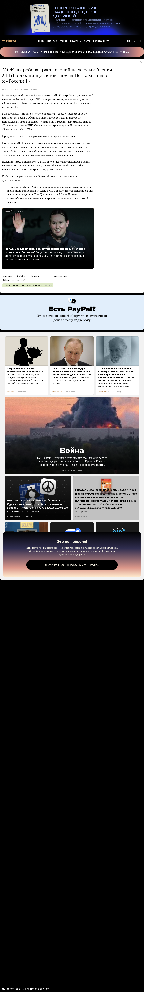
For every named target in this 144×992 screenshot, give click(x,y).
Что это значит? (39, 989)
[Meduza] (9, 41)
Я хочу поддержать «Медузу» (72, 565)
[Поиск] (134, 41)
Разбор (64, 41)
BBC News (33, 89)
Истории (52, 41)
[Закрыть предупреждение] (140, 989)
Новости (40, 41)
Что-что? (20, 280)
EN (141, 41)
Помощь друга (101, 41)
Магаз (87, 41)
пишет (23, 125)
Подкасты (75, 41)
